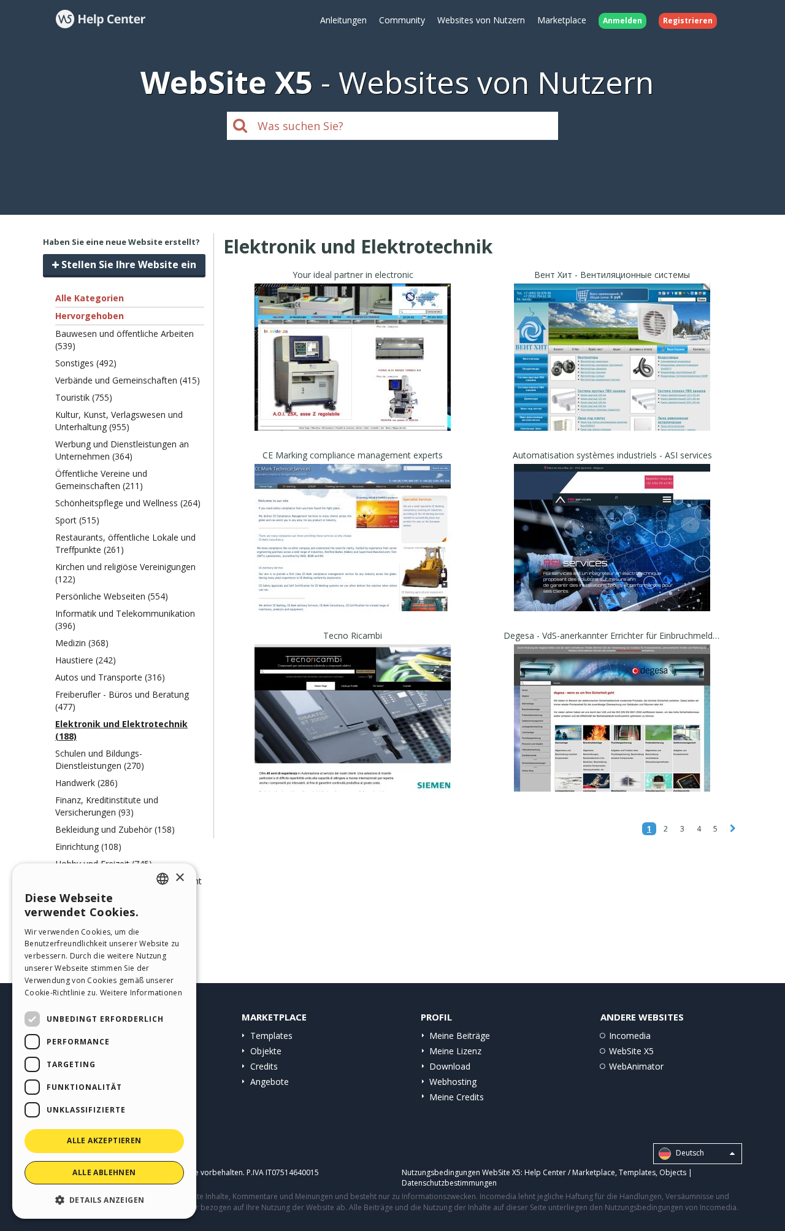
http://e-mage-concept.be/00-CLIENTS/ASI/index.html (629, 552)
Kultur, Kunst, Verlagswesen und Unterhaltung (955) (119, 421)
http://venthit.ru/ (612, 372)
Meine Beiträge (459, 1035)
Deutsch (689, 1153)
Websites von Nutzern (481, 20)
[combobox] (162, 879)
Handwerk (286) (86, 783)
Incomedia (630, 1035)
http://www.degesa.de (612, 733)
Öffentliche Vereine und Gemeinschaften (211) (101, 480)
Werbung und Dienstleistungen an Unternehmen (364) (122, 450)
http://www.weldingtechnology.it (352, 372)
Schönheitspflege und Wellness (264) (128, 503)
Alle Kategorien (89, 298)
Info (353, 419)
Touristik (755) (83, 397)
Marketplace (561, 20)
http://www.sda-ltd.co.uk (352, 552)
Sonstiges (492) (86, 363)
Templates (271, 1035)
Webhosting (453, 1081)
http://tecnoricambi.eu (352, 733)
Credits (264, 1066)
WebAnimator (636, 1066)
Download (449, 1066)
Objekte (265, 1051)
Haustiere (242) (85, 660)
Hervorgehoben (89, 316)
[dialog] (104, 1041)
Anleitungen (343, 20)
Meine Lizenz (455, 1051)
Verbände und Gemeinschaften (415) (127, 380)
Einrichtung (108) (88, 846)
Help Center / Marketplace (569, 1172)
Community (402, 20)
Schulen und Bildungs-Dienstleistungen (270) (99, 759)
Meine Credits (456, 1097)
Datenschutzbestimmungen (449, 1183)
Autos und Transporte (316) (110, 677)
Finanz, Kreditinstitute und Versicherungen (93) (106, 806)
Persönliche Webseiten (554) (111, 596)
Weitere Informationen (141, 992)
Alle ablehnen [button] (104, 1172)
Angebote (269, 1081)
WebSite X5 (631, 1051)
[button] (104, 1199)
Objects (672, 1172)
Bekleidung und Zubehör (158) (115, 829)
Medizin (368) (82, 643)
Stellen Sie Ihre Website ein (127, 264)
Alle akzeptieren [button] (104, 1140)
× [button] (179, 877)
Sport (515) (77, 520)
